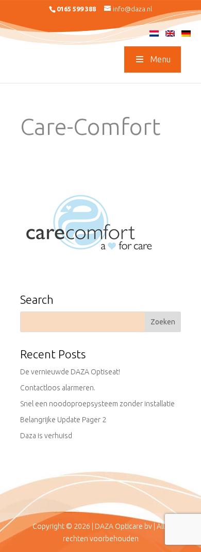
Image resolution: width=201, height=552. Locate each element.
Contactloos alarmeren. (57, 388)
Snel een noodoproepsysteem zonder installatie (97, 404)
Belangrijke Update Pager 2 (63, 420)
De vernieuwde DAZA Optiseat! (70, 372)
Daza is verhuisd (46, 436)
